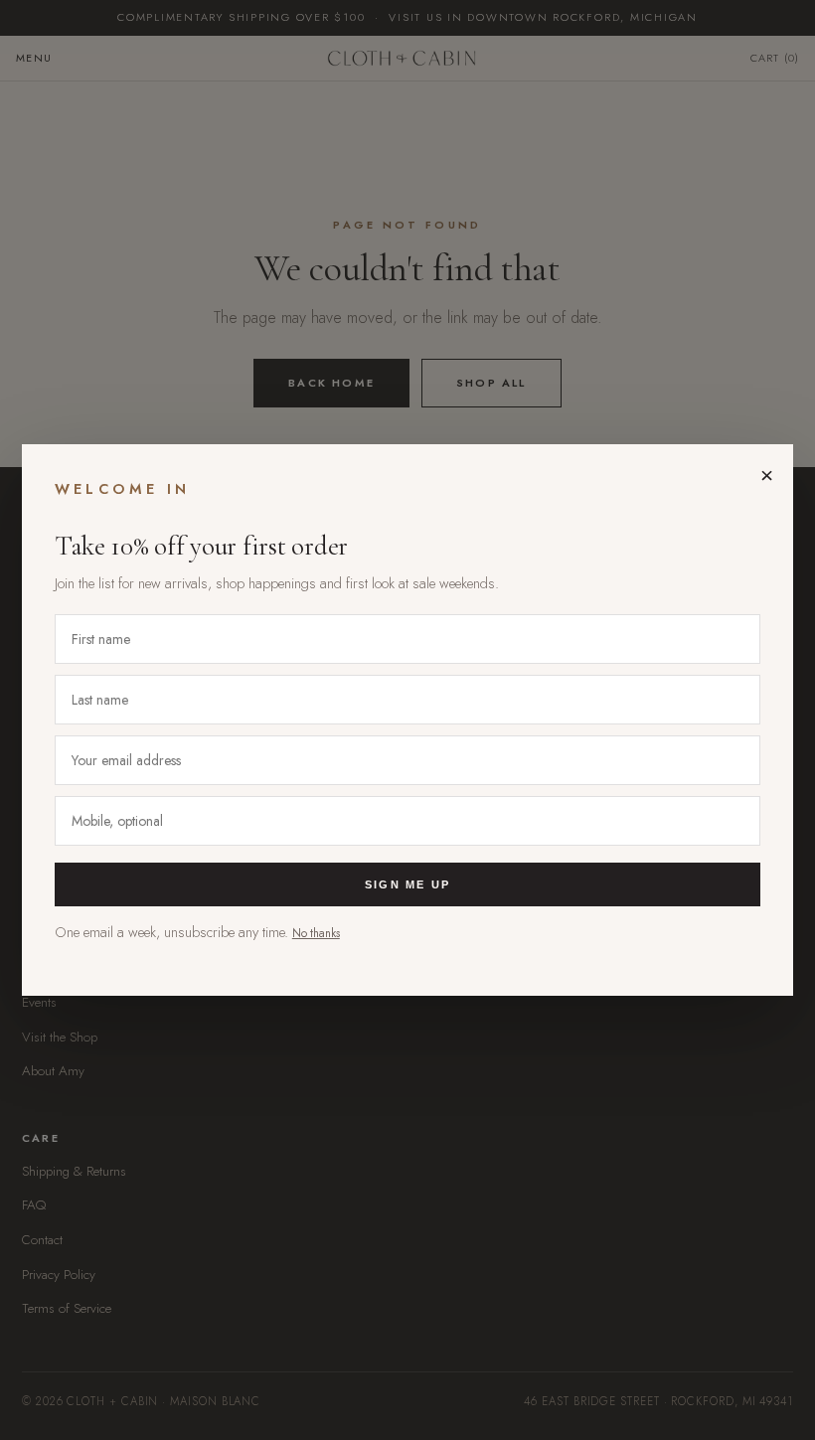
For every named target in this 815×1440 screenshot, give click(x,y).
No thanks (316, 933)
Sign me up (407, 884)
